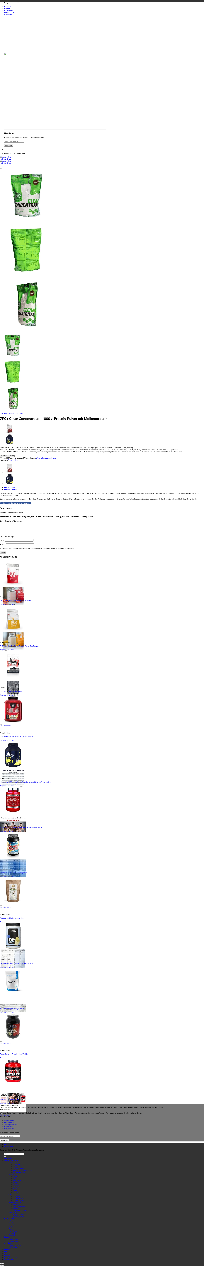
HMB (15, 1188)
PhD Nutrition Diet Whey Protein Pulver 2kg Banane (19, 646)
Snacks (7, 1237)
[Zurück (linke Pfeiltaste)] (1, 1265)
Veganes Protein (19, 1172)
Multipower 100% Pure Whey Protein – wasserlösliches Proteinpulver (25, 782)
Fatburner (12, 1221)
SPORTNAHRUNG (11, 1160)
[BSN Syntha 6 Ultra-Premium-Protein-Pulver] (13, 722)
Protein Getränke (14, 1245)
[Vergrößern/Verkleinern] (3, 1263)
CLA (10, 1229)
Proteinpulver (18, 413)
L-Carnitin (12, 1225)
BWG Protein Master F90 (9, 1099)
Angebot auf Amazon (7, 456)
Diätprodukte (9, 1129)
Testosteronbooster (20, 1211)
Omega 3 (11, 1235)
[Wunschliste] (1, 724)
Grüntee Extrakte (14, 1223)
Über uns (7, 7)
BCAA (15, 1176)
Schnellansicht (5, 726)
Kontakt (7, 9)
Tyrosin (15, 1192)
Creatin (11, 1194)
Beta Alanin (17, 1180)
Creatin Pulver (18, 1198)
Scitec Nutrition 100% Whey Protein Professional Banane (21, 827)
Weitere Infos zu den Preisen (46, 458)
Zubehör (7, 1249)
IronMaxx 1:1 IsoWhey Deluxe (11, 691)
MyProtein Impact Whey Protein (12, 1009)
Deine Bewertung (7, 521)
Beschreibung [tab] (9, 487)
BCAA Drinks (13, 1247)
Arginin (15, 1184)
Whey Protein (18, 1166)
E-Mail (3, 544)
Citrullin (16, 1186)
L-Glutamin (17, 1182)
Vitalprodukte (9, 1219)
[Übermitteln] (5, 1156)
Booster (16, 1205)
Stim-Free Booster (19, 1207)
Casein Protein (18, 1168)
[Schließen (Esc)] (1, 1263)
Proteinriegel (13, 1239)
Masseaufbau (13, 1213)
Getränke (8, 1243)
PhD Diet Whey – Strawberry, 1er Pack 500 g (16, 601)
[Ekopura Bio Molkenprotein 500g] (13, 903)
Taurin (15, 1190)
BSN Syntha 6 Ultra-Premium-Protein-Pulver (16, 737)
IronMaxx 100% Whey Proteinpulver (13, 873)
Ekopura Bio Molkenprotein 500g (12, 918)
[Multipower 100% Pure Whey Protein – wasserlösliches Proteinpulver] (9, 444)
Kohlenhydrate (18, 1217)
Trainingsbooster (10, 1124)
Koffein (15, 1209)
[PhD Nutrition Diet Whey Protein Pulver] (9, 433)
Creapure (16, 1196)
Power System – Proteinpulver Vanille (14, 1054)
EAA (14, 1178)
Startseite (3, 413)
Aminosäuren (9, 1120)
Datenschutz (9, 1146)
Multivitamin (13, 1231)
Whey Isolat (8, 1126)
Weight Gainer (18, 1215)
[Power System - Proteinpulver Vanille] (13, 1039)
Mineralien (12, 1233)
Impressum (8, 1144)
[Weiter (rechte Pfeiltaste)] (3, 1265)
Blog (6, 1251)
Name (2, 540)
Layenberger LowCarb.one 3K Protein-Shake (16, 963)
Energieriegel (13, 1241)
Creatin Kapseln (19, 1200)
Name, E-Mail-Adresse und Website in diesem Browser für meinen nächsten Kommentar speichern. (38, 548)
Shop (10, 413)
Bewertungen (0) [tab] (10, 489)
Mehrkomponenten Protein (23, 1170)
